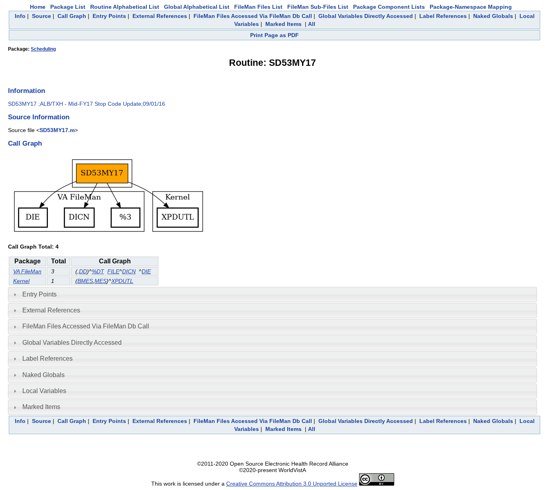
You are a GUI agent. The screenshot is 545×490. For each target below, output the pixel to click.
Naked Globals (493, 16)
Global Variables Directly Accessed (365, 16)
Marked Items (283, 24)
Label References (443, 16)
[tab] (272, 294)
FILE (113, 271)
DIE (146, 271)
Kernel (21, 281)
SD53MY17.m (57, 130)
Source (41, 16)
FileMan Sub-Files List (317, 7)
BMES (85, 281)
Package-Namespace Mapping (471, 7)
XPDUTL (122, 281)
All (311, 24)
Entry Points (109, 16)
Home (37, 7)
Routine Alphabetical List (124, 7)
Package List (67, 7)
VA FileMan (27, 271)
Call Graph (71, 16)
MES (101, 281)
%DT (98, 271)
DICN (129, 271)
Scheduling (43, 49)
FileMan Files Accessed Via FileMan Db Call (253, 16)
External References (159, 16)
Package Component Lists (389, 7)
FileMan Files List (258, 7)
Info (20, 16)
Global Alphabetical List (196, 7)
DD (83, 271)
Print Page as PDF (274, 35)
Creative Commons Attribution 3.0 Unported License (291, 483)
